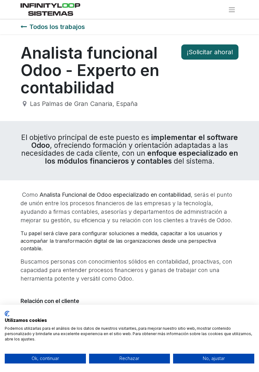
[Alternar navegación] (231, 9)
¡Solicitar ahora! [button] (210, 52)
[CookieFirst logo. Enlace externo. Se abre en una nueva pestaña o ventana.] (7, 314)
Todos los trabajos (57, 27)
